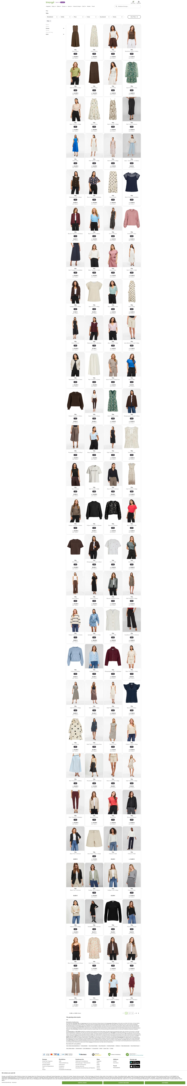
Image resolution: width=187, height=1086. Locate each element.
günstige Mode (71, 1031)
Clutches (91, 1042)
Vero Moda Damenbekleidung (73, 1045)
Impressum (61, 1068)
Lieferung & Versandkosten (82, 1061)
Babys (98, 1063)
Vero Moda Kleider (93, 1045)
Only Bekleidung (87, 1048)
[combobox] (127, 6)
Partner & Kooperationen (48, 1066)
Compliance (61, 1066)
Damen (47, 28)
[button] (139, 2)
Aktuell (115, 1061)
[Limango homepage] (50, 2)
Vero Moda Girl (102, 1045)
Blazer (67, 1037)
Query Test (106, 1048)
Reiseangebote (116, 1067)
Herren (98, 1068)
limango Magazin (46, 1064)
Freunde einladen (46, 1063)
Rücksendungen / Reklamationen (83, 1063)
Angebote (99, 1061)
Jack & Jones (84, 1023)
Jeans (75, 1036)
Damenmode (79, 1048)
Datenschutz (62, 1064)
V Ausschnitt (95, 1048)
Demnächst (115, 1063)
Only (79, 1023)
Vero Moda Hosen (135, 1045)
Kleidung (118, 1045)
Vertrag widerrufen (80, 1066)
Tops (92, 1036)
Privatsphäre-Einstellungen (65, 1069)
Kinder (98, 1064)
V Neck (111, 1048)
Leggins (67, 1036)
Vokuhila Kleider (110, 1045)
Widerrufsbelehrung (63, 1063)
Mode (100, 1048)
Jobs (43, 1068)
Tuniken (76, 1035)
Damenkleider (84, 1045)
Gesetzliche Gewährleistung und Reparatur (85, 1068)
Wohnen (99, 1069)
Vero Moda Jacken (70, 1048)
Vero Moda (75, 1023)
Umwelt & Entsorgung (81, 1064)
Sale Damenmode (125, 1045)
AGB (60, 1061)
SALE (47, 34)
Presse (43, 1069)
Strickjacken (71, 1039)
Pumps (137, 1035)
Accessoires (109, 1023)
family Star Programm (47, 1061)
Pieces (115, 1023)
